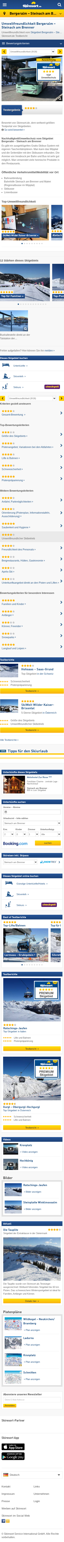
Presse (6, 1501)
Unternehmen (41, 1493)
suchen (48, 843)
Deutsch (14, 1474)
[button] (15, 844)
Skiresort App (10, 1438)
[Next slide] (60, 222)
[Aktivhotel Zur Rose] (9, 784)
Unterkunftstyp (47, 829)
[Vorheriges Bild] (5, 944)
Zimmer (31, 829)
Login (37, 1501)
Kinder (19, 829)
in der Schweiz (45, 673)
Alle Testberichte (8, 740)
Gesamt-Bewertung (13, 414)
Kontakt (6, 1486)
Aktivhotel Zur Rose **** (39, 777)
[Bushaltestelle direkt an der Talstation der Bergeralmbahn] (14, 321)
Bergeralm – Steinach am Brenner (36, 13)
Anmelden (10, 1405)
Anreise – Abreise (11, 807)
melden (49, 350)
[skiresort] (32, 4)
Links (37, 1486)
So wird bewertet (13, 129)
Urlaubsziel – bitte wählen (15, 818)
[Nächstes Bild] (58, 944)
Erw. (5, 829)
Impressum (8, 1493)
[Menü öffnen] (4, 4)
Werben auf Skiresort (14, 1508)
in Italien (22, 1031)
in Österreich (50, 712)
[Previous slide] (4, 222)
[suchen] (59, 4)
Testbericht (31, 691)
